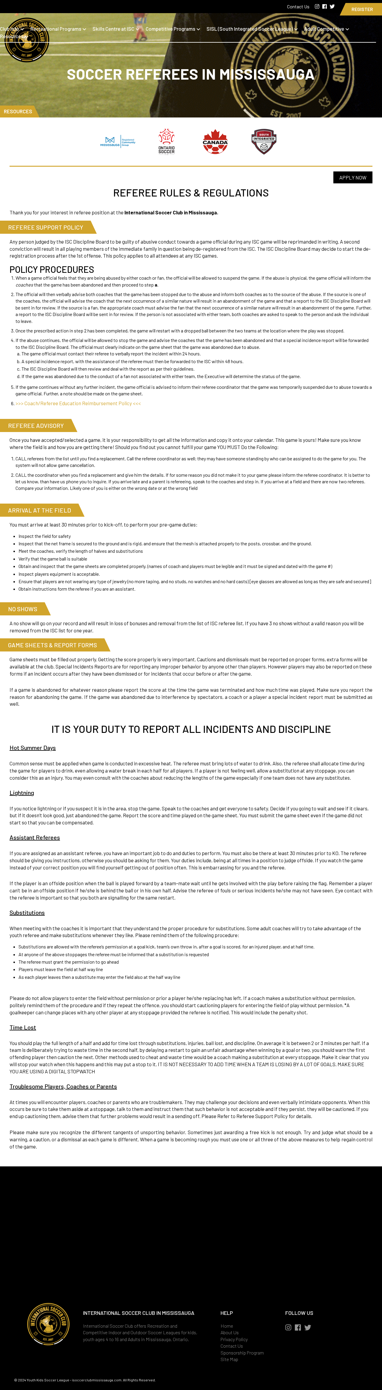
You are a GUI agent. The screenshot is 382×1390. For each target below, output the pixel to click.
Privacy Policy (234, 1339)
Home (227, 1326)
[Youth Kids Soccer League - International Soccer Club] (26, 58)
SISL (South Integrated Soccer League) (250, 29)
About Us (230, 1332)
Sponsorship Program (242, 1352)
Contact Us (298, 6)
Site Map (229, 1359)
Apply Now (352, 177)
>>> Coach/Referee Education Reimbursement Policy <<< (78, 403)
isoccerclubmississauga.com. (97, 1380)
